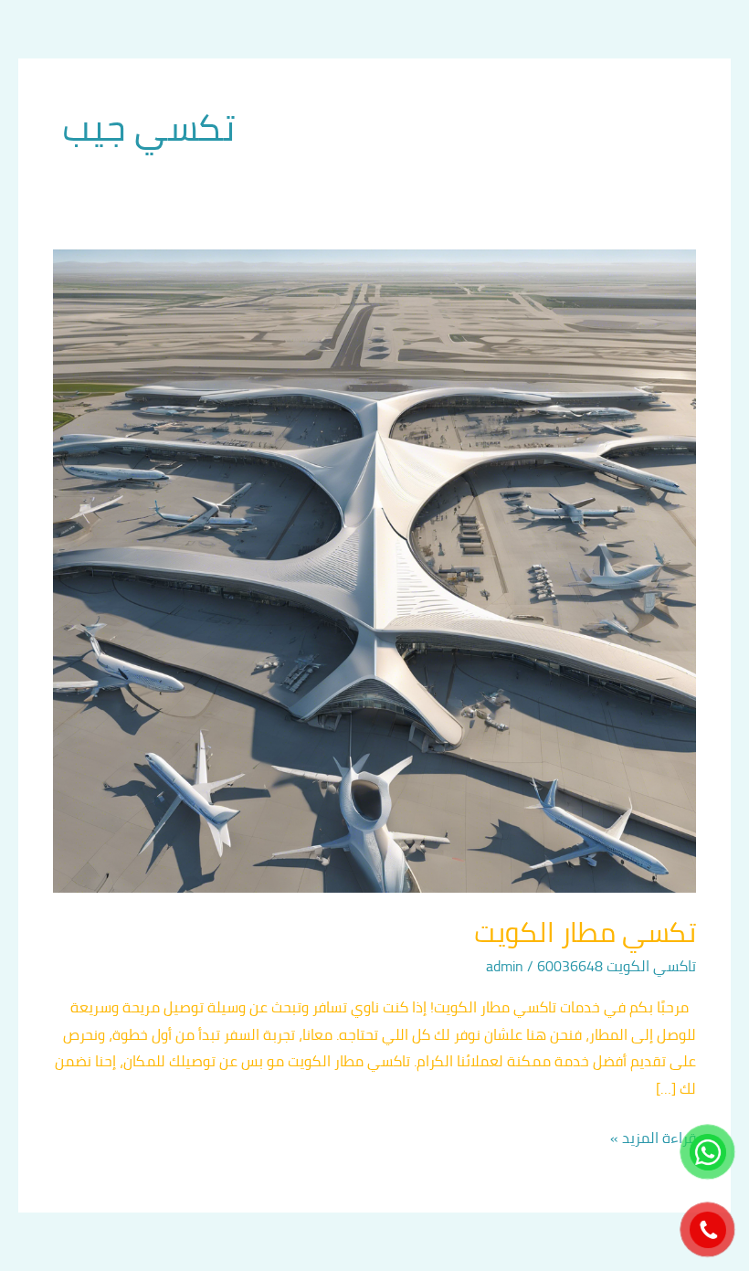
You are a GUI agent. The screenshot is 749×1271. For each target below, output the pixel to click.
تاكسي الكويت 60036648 (616, 966)
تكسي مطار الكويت (585, 932)
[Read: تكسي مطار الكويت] (374, 569)
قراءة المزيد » (653, 1138)
